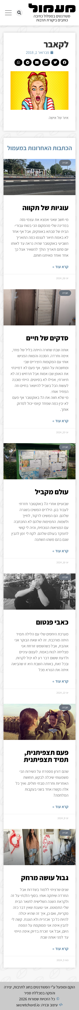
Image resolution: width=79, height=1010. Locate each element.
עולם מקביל (51, 491)
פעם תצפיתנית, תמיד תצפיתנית (46, 756)
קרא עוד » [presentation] (60, 266)
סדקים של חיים (47, 337)
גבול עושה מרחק (44, 877)
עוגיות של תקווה (45, 207)
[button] (19, 12)
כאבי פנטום (52, 622)
